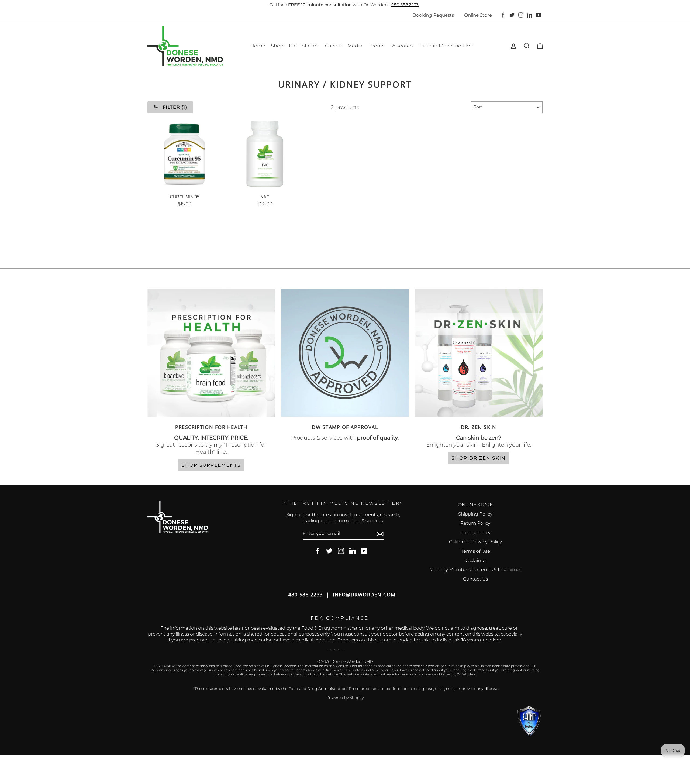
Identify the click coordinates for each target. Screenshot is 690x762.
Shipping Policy (475, 514)
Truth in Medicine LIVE (446, 46)
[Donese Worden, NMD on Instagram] (341, 551)
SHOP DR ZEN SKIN (478, 458)
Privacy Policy (475, 532)
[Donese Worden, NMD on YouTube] (364, 551)
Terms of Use (475, 551)
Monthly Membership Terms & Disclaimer (475, 569)
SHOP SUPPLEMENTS (211, 465)
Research (401, 46)
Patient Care (304, 46)
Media (355, 46)
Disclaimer (475, 560)
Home (257, 46)
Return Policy (475, 523)
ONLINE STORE (475, 504)
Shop (277, 46)
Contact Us (475, 579)
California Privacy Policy (475, 541)
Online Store (478, 15)
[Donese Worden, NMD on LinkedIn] (352, 551)
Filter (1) (174, 107)
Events (376, 46)
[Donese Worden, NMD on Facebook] (318, 551)
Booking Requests (433, 15)
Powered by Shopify (345, 697)
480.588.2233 (405, 4)
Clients (333, 46)
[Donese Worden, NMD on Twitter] (329, 551)
